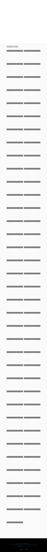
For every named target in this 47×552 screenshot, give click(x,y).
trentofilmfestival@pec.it (33, 544)
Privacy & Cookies (27, 546)
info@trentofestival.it (23, 544)
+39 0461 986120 (13, 544)
